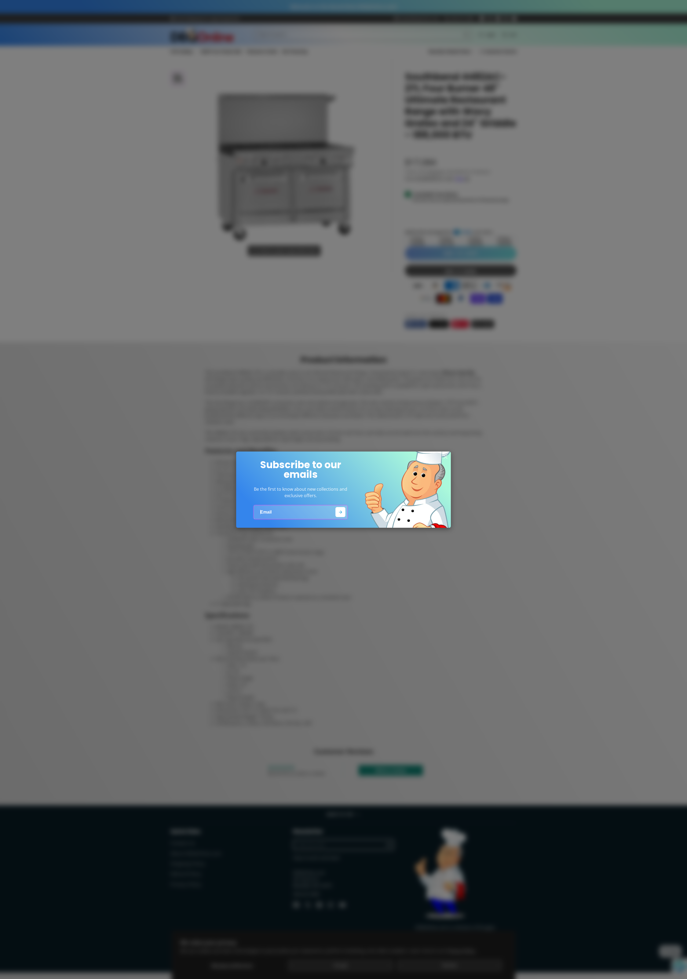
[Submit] (340, 512)
